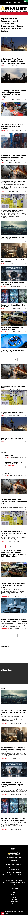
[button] (25, 65)
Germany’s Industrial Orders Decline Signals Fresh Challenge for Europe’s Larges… (13, 94)
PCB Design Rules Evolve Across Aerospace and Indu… (13, 463)
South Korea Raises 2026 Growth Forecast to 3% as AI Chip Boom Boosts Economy (13, 211)
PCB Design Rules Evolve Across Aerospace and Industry (12, 126)
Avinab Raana (5, 130)
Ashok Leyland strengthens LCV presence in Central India (13, 585)
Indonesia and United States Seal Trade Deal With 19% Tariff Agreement (13, 158)
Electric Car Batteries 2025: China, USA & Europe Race (13, 819)
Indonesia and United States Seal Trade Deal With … (16, 472)
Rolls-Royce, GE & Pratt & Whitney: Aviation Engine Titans (12, 785)
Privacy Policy (14, 901)
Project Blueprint (14, 899)
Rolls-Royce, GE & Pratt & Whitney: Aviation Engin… (12, 283)
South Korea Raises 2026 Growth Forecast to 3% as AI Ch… (13, 413)
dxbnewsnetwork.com (10, 911)
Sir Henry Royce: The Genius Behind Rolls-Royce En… (13, 260)
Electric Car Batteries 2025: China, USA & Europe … (13, 306)
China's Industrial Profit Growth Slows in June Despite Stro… (14, 502)
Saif (3, 65)
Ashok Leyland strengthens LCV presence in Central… (12, 328)
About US (14, 897)
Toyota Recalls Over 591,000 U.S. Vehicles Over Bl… (12, 351)
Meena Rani (3, 241)
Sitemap (14, 903)
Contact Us (14, 895)
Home (14, 892)
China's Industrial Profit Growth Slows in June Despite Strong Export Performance (13, 182)
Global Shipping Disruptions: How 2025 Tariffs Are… (12, 238)
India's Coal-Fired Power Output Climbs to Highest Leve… (12, 439)
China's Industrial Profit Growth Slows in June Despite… (13, 387)
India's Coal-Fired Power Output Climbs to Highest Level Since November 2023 (13, 61)
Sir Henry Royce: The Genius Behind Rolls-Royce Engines (13, 748)
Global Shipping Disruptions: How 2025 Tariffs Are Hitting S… (13, 712)
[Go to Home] (2, 913)
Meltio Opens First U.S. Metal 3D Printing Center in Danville (14, 620)
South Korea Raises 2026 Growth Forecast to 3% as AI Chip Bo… (13, 533)
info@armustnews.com (15, 857)
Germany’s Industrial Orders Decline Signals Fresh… (15, 454)
